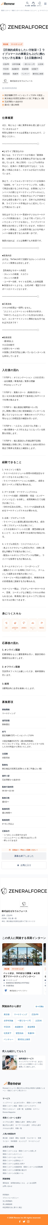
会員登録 (28, 1109)
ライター (6, 1141)
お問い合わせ (7, 1186)
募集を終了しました (24, 856)
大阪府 (11, 1138)
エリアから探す (8, 1122)
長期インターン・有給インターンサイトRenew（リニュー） (19, 10)
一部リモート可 (29, 64)
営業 (39, 1138)
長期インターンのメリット (12, 1154)
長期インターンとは (10, 1151)
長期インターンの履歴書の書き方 (15, 1170)
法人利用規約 (7, 1201)
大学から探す (36, 1125)
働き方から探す (8, 1125)
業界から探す (31, 1122)
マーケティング (16, 44)
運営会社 (6, 1183)
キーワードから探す (22, 1125)
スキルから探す (8, 1128)
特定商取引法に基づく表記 (12, 1207)
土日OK (40, 64)
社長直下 (35, 69)
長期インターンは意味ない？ (13, 1160)
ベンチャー (25, 74)
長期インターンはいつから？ (13, 1157)
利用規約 (6, 1195)
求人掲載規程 (7, 1204)
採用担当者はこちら (18, 1183)
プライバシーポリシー (11, 1198)
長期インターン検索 (34, 1103)
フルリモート (31, 1138)
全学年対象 (16, 64)
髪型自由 (6, 74)
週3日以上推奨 (38, 74)
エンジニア (23, 1141)
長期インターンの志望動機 (33, 1167)
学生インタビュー (9, 1109)
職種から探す (20, 1122)
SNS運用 (14, 1141)
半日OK (6, 69)
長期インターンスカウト (27, 1106)
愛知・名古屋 (20, 1138)
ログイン (36, 1109)
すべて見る (40, 1006)
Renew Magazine (9, 1112)
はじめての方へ (19, 1103)
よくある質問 (31, 1183)
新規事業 (25, 69)
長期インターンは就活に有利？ (14, 1164)
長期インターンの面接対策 (12, 1167)
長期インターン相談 (10, 1106)
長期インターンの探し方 (27, 1151)
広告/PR (6, 64)
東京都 (5, 44)
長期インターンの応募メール (13, 1173)
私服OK (15, 74)
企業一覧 (20, 1109)
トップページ (7, 1103)
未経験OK (15, 69)
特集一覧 (18, 1128)
